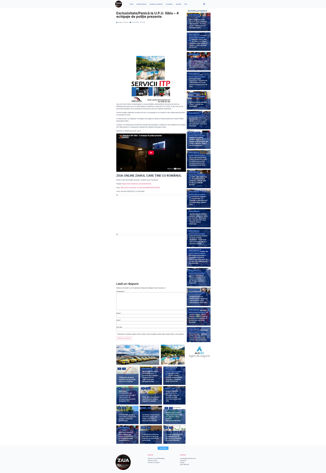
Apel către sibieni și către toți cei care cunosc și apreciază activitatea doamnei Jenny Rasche (126, 436)
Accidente (169, 4)
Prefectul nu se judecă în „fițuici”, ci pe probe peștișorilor (198, 104)
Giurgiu (143, 427)
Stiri (185, 4)
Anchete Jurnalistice (156, 4)
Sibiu (190, 40)
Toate (131, 4)
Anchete (178, 4)
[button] (204, 4)
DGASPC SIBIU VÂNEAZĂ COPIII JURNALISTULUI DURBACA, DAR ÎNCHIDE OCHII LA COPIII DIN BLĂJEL (198, 181)
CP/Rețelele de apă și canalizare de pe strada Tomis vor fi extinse (127, 379)
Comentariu (120, 291)
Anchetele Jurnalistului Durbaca (197, 37)
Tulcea (148, 388)
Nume (118, 313)
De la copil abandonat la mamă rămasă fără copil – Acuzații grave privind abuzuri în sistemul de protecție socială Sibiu (198, 161)
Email (118, 320)
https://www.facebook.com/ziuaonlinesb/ (136, 184)
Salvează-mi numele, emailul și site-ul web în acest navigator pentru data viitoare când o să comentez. (151, 334)
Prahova (144, 407)
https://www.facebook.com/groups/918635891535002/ (140, 187)
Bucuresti (167, 388)
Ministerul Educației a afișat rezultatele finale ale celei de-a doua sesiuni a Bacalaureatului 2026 (174, 416)
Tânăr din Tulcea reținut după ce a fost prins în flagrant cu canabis (150, 399)
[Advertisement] (151, 42)
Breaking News (141, 4)
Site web (119, 327)
